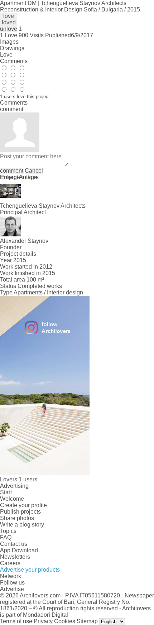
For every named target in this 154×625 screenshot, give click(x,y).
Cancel (34, 171)
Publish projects (20, 512)
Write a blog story (22, 524)
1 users (28, 479)
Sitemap (87, 621)
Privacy (43, 621)
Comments (14, 61)
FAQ (5, 537)
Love (6, 55)
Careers (10, 563)
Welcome (12, 499)
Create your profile (23, 505)
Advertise (12, 589)
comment (11, 171)
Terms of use (16, 621)
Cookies (64, 621)
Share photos (17, 518)
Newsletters (15, 557)
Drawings (12, 48)
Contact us (13, 544)
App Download (19, 550)
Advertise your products (30, 570)
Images (9, 42)
